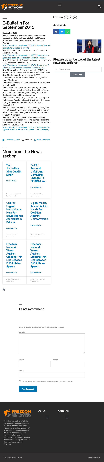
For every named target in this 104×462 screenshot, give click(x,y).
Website (21, 371)
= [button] (75, 17)
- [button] (66, 17)
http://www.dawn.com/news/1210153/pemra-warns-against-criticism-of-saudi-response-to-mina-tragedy (26, 129)
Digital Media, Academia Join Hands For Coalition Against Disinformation (39, 211)
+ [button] (70, 17)
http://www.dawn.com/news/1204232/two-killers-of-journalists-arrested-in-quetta (26, 47)
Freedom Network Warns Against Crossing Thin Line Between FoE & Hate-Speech (14, 255)
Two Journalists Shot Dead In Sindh (13, 170)
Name (21, 360)
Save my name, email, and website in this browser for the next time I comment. (47, 382)
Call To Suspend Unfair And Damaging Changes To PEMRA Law (37, 173)
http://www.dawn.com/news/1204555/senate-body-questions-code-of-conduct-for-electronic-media (26, 57)
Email (55, 360)
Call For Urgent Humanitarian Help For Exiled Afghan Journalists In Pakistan (14, 213)
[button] (60, 5)
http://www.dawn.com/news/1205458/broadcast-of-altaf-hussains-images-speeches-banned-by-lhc (26, 66)
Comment (22, 332)
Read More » (11, 181)
